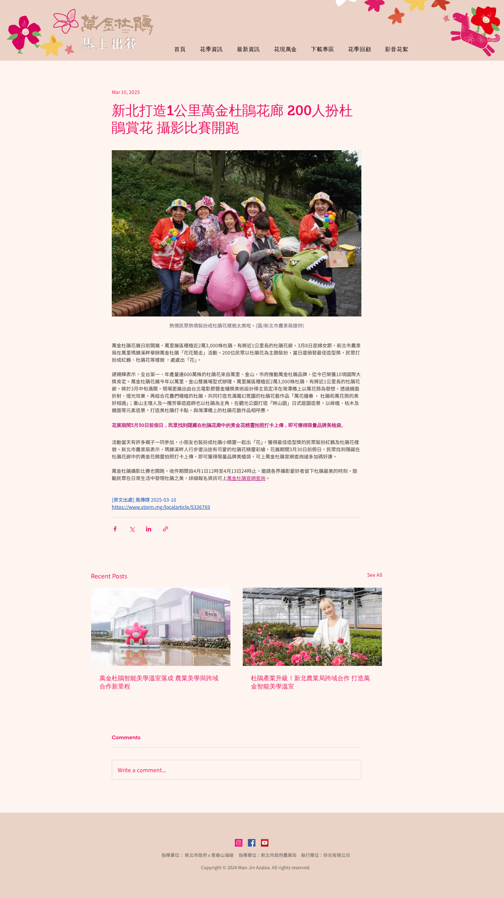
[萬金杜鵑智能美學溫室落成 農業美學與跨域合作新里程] (160, 627)
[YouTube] (264, 843)
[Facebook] (251, 843)
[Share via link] (165, 529)
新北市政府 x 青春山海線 (209, 855)
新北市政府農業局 (279, 855)
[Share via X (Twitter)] (132, 529)
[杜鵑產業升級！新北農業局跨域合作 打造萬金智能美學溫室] (312, 627)
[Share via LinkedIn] (148, 529)
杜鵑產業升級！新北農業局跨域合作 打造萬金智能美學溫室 (310, 682)
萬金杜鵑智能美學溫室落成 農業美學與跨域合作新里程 (158, 682)
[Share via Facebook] (115, 529)
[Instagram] (238, 843)
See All (374, 574)
